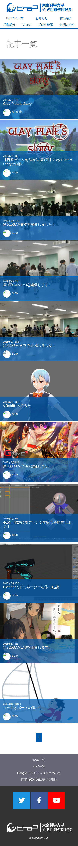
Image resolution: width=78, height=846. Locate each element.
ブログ (26, 24)
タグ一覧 (39, 766)
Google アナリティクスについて (39, 773)
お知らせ (42, 18)
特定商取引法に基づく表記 (39, 779)
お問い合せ (67, 24)
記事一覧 (39, 760)
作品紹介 (66, 18)
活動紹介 (9, 24)
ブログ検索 (45, 24)
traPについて (15, 18)
